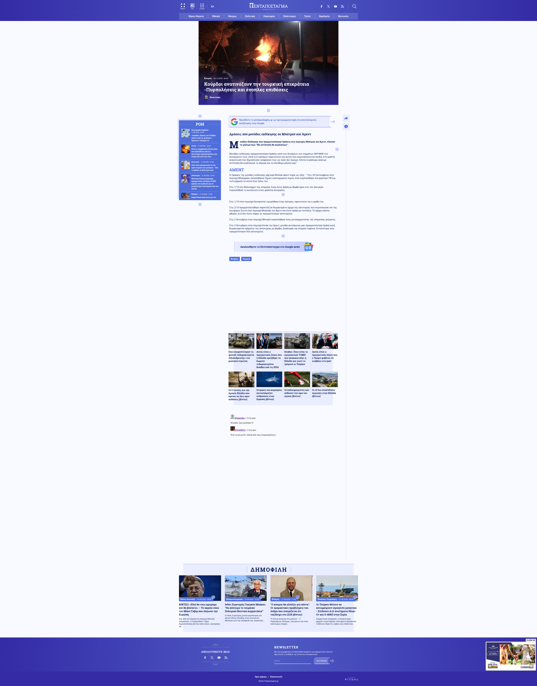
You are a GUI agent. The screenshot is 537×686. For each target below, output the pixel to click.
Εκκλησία (324, 16)
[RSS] (342, 6)
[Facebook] (321, 6)
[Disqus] (283, 448)
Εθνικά (216, 16)
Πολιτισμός (289, 16)
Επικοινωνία (276, 677)
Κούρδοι (234, 259)
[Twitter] (328, 6)
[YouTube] (335, 6)
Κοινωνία (343, 16)
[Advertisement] (283, 299)
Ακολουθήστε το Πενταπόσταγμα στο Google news (270, 246)
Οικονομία (269, 16)
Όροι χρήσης (261, 677)
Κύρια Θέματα (196, 16)
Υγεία (307, 16)
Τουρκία (246, 259)
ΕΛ (212, 6)
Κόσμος (232, 16)
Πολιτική (250, 16)
